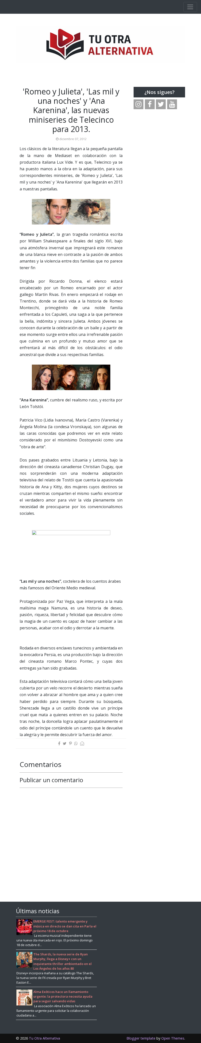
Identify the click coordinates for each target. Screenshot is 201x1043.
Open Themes (172, 1038)
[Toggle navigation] (190, 7)
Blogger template (140, 1038)
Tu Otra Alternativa (44, 1038)
